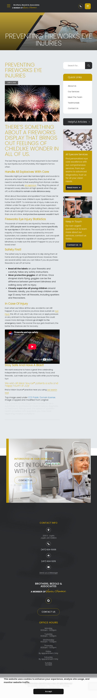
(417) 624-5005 (48, 549)
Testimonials (73, 102)
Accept (48, 691)
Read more (72, 187)
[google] (48, 601)
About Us (72, 86)
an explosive (30, 185)
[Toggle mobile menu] (8, 5)
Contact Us (73, 108)
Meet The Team (75, 97)
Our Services (73, 91)
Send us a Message (48, 573)
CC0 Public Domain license (41, 397)
